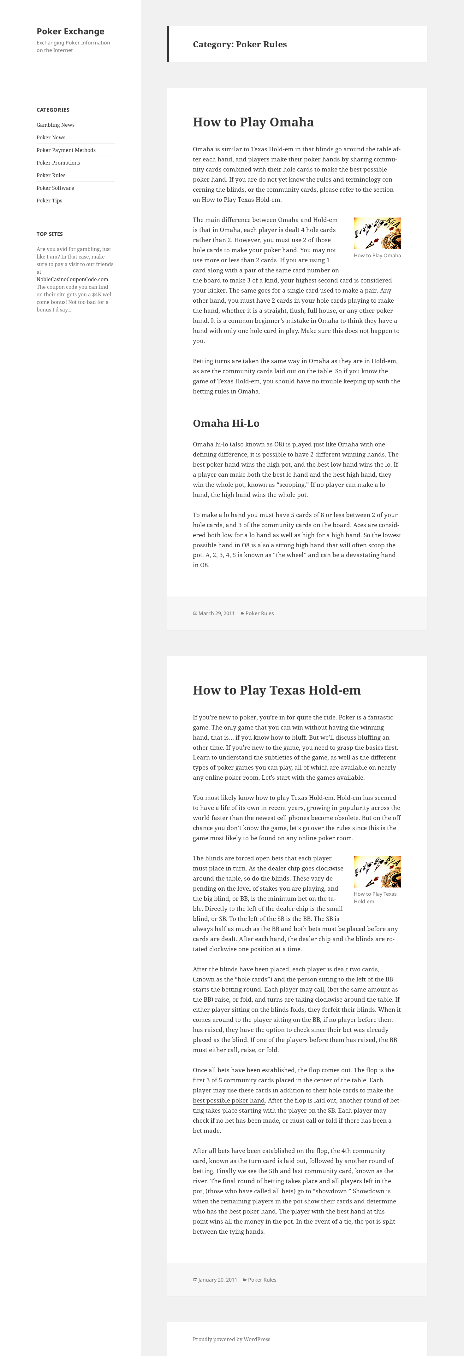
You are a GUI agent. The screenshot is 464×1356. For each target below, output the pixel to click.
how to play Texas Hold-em (295, 798)
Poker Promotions (58, 162)
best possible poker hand (229, 1100)
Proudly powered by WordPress (231, 1339)
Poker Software (55, 187)
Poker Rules (51, 175)
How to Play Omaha (253, 121)
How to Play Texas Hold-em (241, 199)
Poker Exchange (70, 31)
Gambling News (55, 124)
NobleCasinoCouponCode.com (72, 279)
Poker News (51, 137)
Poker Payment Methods (66, 150)
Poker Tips (49, 200)
